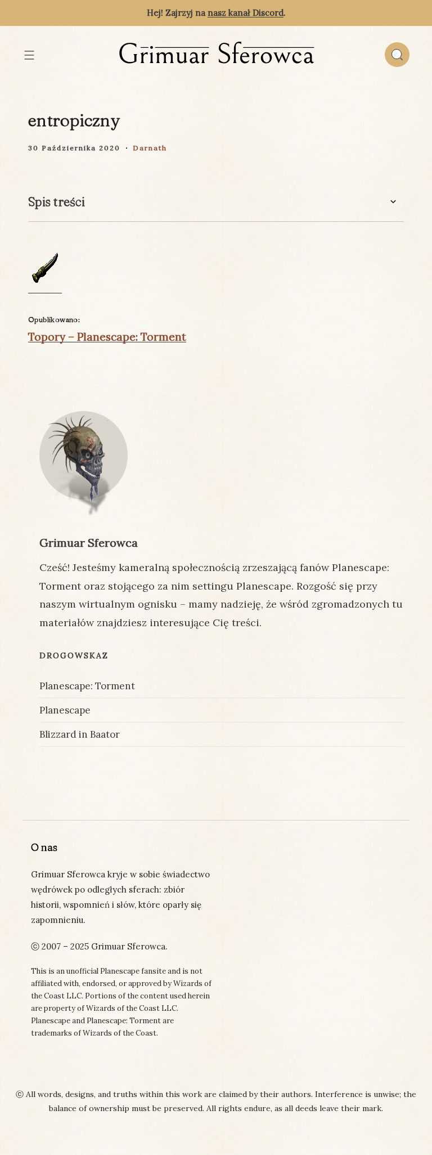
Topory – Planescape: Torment (107, 337)
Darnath (150, 148)
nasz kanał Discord (246, 12)
